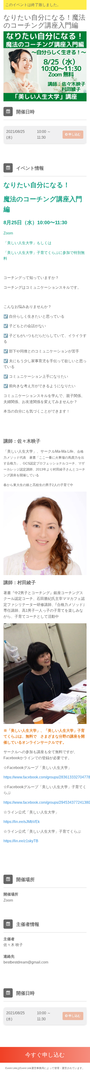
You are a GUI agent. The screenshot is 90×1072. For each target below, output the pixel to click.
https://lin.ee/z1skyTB (20, 841)
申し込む (74, 134)
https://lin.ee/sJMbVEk (21, 822)
